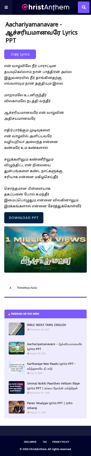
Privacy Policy (60, 442)
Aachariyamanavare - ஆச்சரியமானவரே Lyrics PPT (54, 346)
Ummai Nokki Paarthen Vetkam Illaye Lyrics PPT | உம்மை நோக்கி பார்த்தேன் (53, 386)
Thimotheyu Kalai (27, 287)
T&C (45, 442)
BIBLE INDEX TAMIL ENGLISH (46, 325)
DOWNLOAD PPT (24, 217)
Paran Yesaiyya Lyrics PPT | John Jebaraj (50, 405)
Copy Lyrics (20, 54)
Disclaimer (30, 442)
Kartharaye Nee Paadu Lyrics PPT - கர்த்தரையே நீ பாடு (51, 366)
